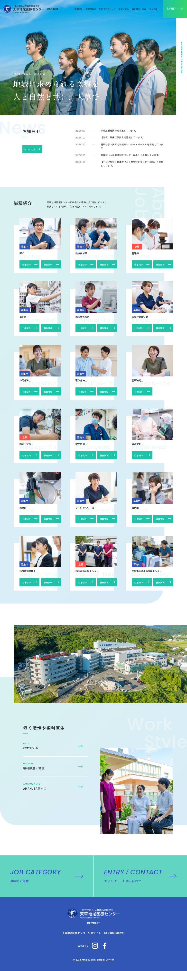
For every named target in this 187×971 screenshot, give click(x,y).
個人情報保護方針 (114, 933)
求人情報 (153, 9)
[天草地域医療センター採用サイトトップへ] (93, 916)
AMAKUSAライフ (107, 9)
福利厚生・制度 (139, 9)
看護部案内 (91, 9)
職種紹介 (79, 9)
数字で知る (124, 9)
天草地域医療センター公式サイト (81, 933)
